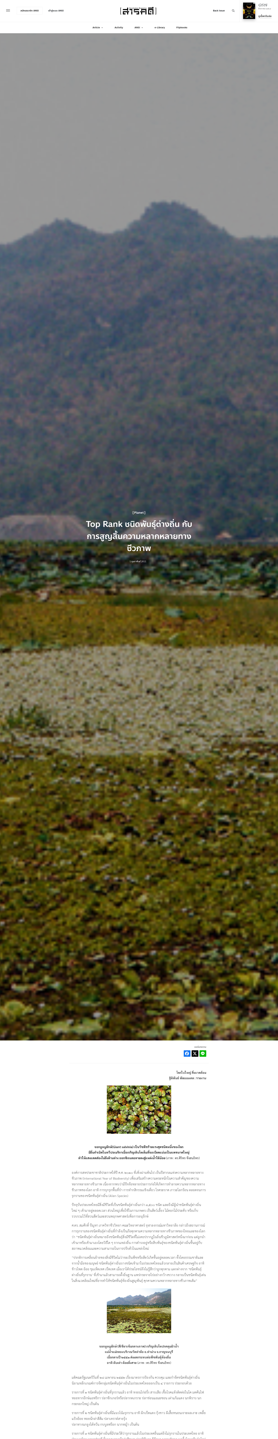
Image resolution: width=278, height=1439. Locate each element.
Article (96, 27)
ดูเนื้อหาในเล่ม (265, 16)
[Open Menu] (8, 10)
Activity (119, 27)
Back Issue (219, 10)
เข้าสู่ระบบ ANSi (56, 10)
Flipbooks (181, 27)
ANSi (137, 27)
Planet (139, 512)
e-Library (160, 27)
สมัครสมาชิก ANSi (29, 10)
